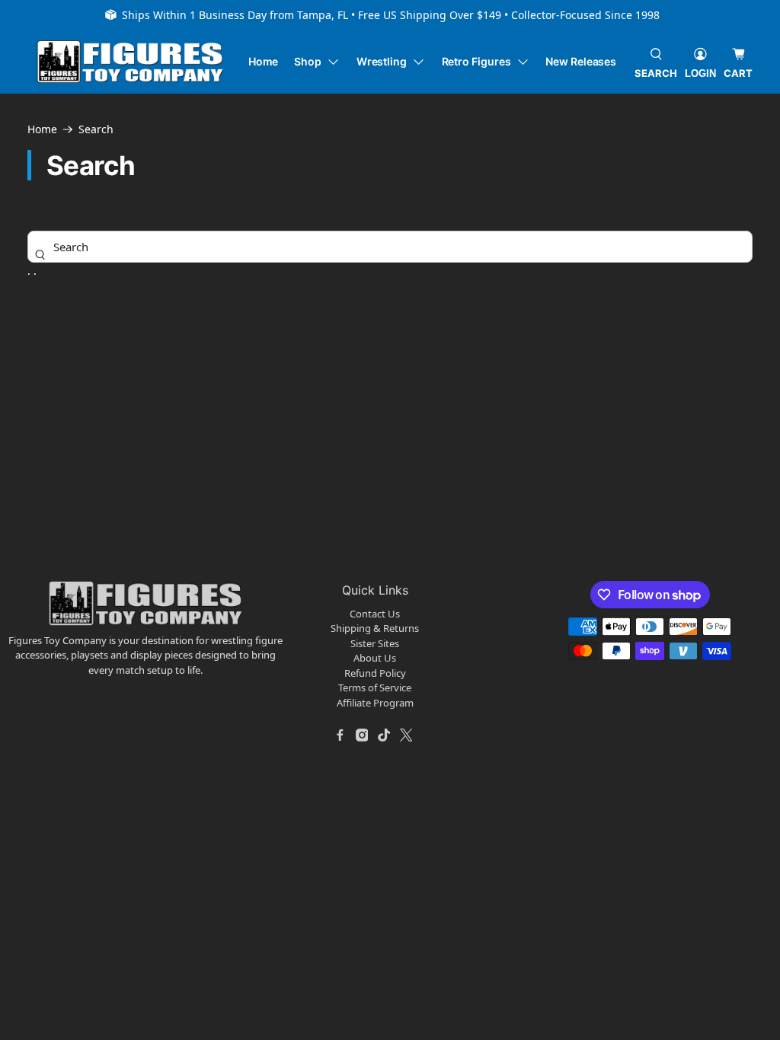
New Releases (580, 61)
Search (95, 129)
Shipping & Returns (375, 628)
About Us (374, 658)
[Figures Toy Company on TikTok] (384, 735)
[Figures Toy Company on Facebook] (340, 735)
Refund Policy (375, 673)
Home (263, 61)
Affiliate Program (375, 703)
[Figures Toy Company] (130, 62)
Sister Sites (374, 643)
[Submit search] (39, 254)
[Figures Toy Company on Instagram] (362, 735)
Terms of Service (374, 687)
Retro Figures (476, 61)
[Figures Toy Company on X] (406, 735)
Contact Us (375, 613)
